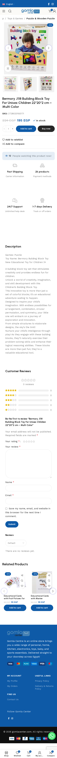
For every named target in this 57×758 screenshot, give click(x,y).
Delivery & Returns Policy (44, 687)
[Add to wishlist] (22, 586)
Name (9, 482)
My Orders (12, 686)
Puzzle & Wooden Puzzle (40, 18)
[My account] (54, 11)
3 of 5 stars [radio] (29, 441)
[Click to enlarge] (8, 68)
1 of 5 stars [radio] (24, 441)
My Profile (12, 681)
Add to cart (26, 129)
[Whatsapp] (52, 736)
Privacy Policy (42, 681)
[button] (15, 608)
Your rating (12, 441)
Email (9, 495)
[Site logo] (30, 11)
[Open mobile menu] (4, 11)
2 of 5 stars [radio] (26, 441)
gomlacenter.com (21, 731)
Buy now (46, 129)
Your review (13, 446)
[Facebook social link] (48, 4)
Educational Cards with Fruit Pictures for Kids (14, 598)
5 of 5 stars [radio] (34, 441)
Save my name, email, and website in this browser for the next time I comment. (27, 512)
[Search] (10, 11)
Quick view (22, 580)
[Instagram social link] (53, 4)
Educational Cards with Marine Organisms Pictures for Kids (42, 599)
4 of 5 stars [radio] (31, 441)
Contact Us (13, 699)
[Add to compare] (22, 575)
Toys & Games (15, 18)
